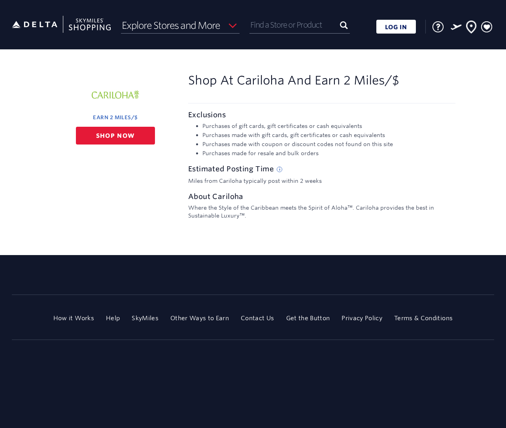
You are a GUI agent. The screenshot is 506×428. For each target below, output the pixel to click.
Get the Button (308, 318)
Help (113, 318)
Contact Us (257, 318)
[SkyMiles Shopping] (61, 25)
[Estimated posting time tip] (279, 169)
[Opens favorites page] (486, 27)
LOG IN (396, 27)
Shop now (115, 135)
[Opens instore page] (471, 28)
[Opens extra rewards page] (456, 27)
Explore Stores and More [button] (171, 25)
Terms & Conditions (423, 318)
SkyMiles (145, 318)
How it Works (73, 318)
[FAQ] (438, 27)
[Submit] (344, 25)
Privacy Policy (362, 318)
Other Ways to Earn (199, 318)
